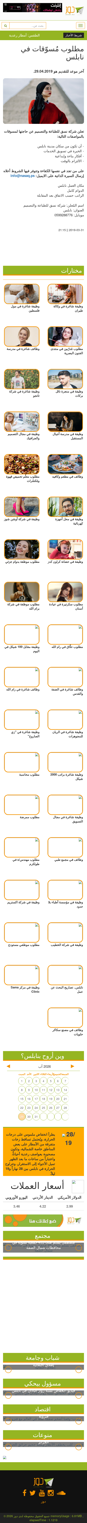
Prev (8, 1247)
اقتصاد (43, 1408)
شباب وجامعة (42, 1357)
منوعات (42, 1434)
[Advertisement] (43, 1305)
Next (78, 1247)
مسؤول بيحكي (42, 1383)
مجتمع (42, 1235)
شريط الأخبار (73, 35)
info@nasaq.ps (23, 175)
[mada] (32, 10)
